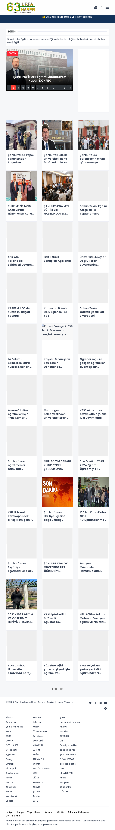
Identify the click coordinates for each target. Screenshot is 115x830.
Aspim (36, 796)
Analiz (63, 777)
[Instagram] (100, 703)
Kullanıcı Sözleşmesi (78, 812)
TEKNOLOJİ (38, 759)
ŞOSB (62, 717)
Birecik (9, 800)
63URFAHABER (40, 731)
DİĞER (36, 777)
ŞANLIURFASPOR (68, 754)
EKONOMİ (38, 740)
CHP (62, 740)
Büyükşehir (38, 736)
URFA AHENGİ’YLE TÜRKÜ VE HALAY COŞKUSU (67, 16)
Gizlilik (60, 812)
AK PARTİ (64, 726)
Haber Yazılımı (65, 702)
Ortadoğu (11, 749)
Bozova (37, 717)
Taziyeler (64, 782)
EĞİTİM (36, 749)
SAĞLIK (36, 754)
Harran (9, 782)
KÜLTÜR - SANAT (41, 768)
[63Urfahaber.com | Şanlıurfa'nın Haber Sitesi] (21, 7)
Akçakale (11, 787)
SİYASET (10, 717)
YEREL (35, 773)
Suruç (9, 759)
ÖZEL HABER (12, 745)
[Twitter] (90, 703)
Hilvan (9, 777)
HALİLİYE (64, 731)
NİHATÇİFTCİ (66, 773)
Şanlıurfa (11, 722)
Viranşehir (11, 768)
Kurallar (49, 812)
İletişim (9, 812)
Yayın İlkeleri (34, 812)
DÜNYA (9, 740)
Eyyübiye (10, 754)
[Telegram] (105, 708)
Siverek (9, 763)
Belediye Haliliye (68, 745)
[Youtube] (105, 703)
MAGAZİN (38, 745)
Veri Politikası (13, 815)
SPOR (8, 736)
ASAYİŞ (36, 787)
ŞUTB (35, 800)
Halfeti (9, 791)
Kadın (9, 731)
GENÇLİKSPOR (67, 759)
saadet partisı (67, 749)
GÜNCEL (64, 791)
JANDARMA (66, 787)
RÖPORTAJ (38, 782)
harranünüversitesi (70, 722)
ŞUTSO (36, 791)
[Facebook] (95, 703)
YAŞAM (36, 763)
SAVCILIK (64, 736)
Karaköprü (12, 796)
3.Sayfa (37, 722)
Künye (20, 812)
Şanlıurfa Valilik (14, 726)
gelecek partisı (68, 763)
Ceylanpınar (12, 773)
